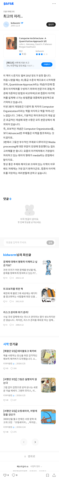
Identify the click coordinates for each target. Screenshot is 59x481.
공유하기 (54, 475)
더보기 (54, 3)
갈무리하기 (47, 475)
